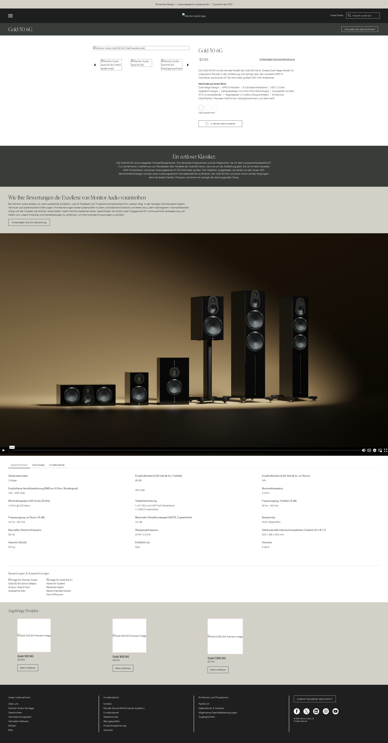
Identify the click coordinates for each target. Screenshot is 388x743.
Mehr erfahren (28, 667)
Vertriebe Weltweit (18, 721)
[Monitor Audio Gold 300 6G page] (129, 635)
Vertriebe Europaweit (19, 716)
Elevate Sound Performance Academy (124, 708)
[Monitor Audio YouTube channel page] (336, 710)
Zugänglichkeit (207, 716)
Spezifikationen (19, 464)
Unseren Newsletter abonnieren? (315, 698)
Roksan (12, 725)
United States (336, 15)
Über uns (13, 703)
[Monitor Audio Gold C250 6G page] (225, 636)
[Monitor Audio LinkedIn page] (316, 710)
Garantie (108, 729)
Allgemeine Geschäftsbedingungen (218, 712)
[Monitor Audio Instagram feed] (326, 710)
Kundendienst (56, 464)
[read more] (22, 584)
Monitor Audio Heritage (21, 708)
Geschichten (15, 712)
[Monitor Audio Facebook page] (297, 710)
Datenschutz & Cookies (211, 708)
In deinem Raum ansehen (222, 123)
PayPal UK (204, 703)
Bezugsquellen (112, 721)
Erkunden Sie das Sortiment (360, 29)
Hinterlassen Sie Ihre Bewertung (29, 222)
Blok (10, 729)
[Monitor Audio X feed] (306, 710)
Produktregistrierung (115, 725)
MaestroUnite (111, 716)
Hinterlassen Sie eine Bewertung (277, 59)
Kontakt (108, 703)
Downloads (38, 464)
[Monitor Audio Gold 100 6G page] (34, 635)
